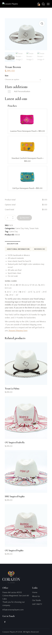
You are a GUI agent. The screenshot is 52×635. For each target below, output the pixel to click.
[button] (48, 4)
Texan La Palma (12, 388)
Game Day (13, 231)
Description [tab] (12, 244)
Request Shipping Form (18, 330)
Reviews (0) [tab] (39, 249)
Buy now (25, 218)
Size (6, 76)
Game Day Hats (21, 228)
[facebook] (4, 622)
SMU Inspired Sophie (15, 496)
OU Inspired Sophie (14, 550)
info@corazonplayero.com (13, 610)
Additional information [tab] (18, 249)
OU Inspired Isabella (14, 442)
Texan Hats (34, 228)
